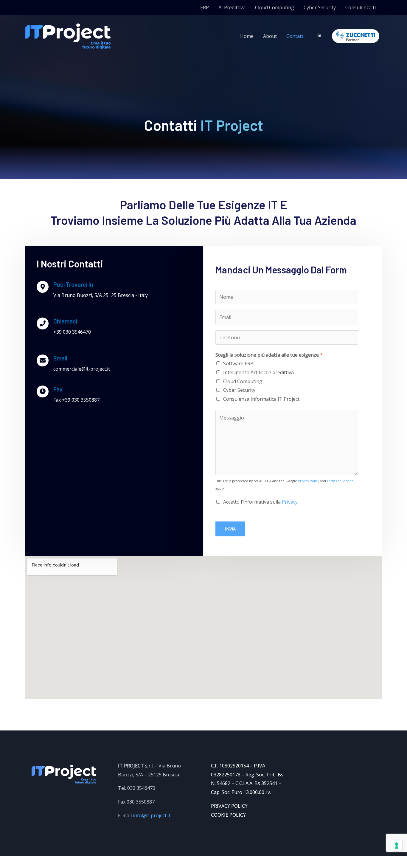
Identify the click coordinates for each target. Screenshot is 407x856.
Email (60, 358)
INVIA (230, 529)
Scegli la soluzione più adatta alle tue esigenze (269, 355)
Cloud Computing (274, 7)
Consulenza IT (361, 7)
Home (247, 36)
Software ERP (238, 363)
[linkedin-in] (320, 35)
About (270, 36)
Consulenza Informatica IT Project (261, 399)
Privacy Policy (308, 481)
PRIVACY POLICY (229, 806)
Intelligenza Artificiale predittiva (258, 372)
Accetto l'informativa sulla (260, 502)
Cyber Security (320, 7)
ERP (204, 7)
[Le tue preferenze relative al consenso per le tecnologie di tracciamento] (396, 845)
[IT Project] (68, 35)
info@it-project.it (151, 815)
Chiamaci (65, 321)
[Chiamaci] (43, 323)
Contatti (295, 36)
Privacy (290, 502)
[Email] (43, 360)
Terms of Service (340, 481)
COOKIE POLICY (228, 815)
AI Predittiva (232, 7)
